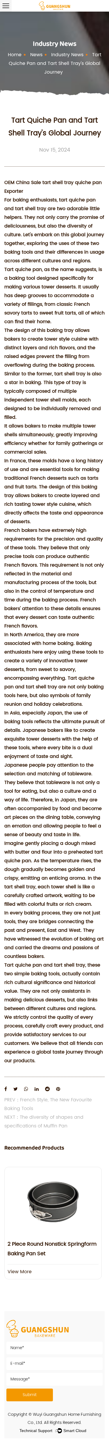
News (36, 55)
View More (20, 1272)
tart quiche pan (77, 200)
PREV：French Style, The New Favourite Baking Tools (48, 1104)
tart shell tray (30, 208)
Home (15, 55)
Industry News (67, 55)
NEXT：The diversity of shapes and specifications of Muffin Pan (43, 1122)
